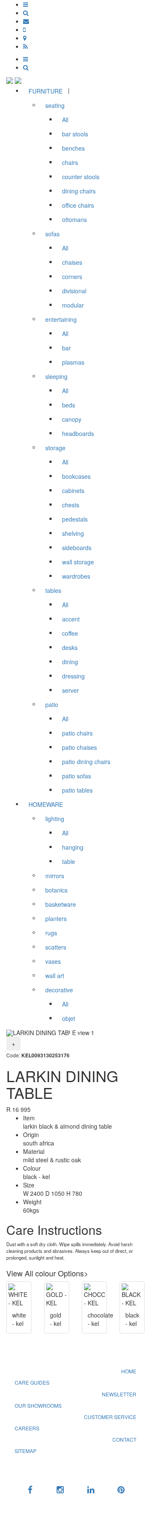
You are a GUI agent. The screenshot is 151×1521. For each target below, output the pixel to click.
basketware (60, 904)
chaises (72, 262)
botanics (56, 890)
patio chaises (79, 747)
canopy (71, 419)
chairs (70, 162)
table (68, 861)
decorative (59, 990)
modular (73, 305)
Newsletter (119, 1394)
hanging (72, 847)
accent (71, 619)
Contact (124, 1439)
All (65, 119)
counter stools (80, 176)
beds (68, 405)
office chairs (78, 205)
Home (128, 1371)
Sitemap (25, 1450)
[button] (25, 4)
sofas (52, 234)
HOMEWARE (46, 804)
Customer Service (110, 1416)
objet (68, 1018)
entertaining (61, 319)
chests (70, 505)
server (70, 690)
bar (66, 348)
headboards (78, 433)
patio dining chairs (86, 761)
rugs (51, 933)
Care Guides (32, 1382)
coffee (70, 633)
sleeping (56, 376)
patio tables (77, 790)
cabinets (73, 490)
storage (55, 448)
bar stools (75, 134)
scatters (55, 947)
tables (53, 590)
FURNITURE (45, 91)
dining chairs (79, 191)
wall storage (78, 562)
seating (55, 105)
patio (51, 704)
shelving (73, 533)
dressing (73, 676)
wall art (54, 975)
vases (53, 961)
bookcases (76, 476)
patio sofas (76, 776)
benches (73, 148)
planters (56, 918)
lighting (54, 818)
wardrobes (76, 576)
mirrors (54, 875)
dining (70, 661)
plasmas (73, 362)
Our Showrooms (38, 1405)
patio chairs (77, 733)
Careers (27, 1428)
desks (70, 647)
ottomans (74, 219)
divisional (74, 291)
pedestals (75, 519)
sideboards (76, 547)
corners (72, 276)
